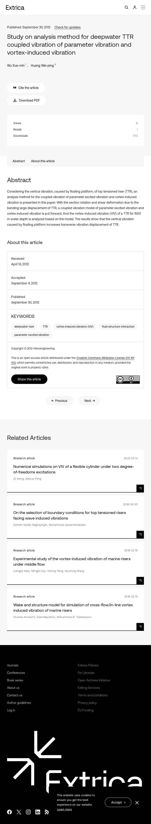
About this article (43, 161)
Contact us (14, 695)
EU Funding (85, 710)
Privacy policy (87, 702)
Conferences (16, 672)
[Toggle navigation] (75, 7)
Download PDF (29, 100)
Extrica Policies (88, 665)
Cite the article (28, 87)
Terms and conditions (93, 695)
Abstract (19, 161)
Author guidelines (19, 702)
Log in (11, 710)
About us (13, 687)
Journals (12, 665)
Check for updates (67, 27)
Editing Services (89, 687)
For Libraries (86, 672)
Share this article (29, 379)
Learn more (64, 809)
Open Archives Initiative (94, 680)
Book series (15, 680)
